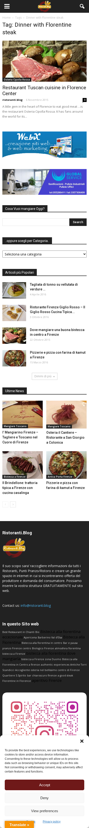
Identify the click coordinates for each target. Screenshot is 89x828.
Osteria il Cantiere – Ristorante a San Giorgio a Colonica (65, 437)
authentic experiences (55, 664)
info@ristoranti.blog (36, 605)
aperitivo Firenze (47, 680)
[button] (82, 741)
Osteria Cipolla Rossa (17, 79)
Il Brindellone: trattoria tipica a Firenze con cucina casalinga (19, 488)
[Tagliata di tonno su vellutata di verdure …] (14, 290)
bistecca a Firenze (13, 653)
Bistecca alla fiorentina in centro (42, 643)
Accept (44, 785)
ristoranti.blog (12, 100)
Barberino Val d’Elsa (50, 637)
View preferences (44, 811)
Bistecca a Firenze (14, 476)
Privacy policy (52, 821)
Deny (44, 798)
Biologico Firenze (43, 648)
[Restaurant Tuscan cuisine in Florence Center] (44, 61)
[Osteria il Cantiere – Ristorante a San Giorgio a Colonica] (66, 414)
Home (6, 18)
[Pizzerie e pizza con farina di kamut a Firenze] (14, 358)
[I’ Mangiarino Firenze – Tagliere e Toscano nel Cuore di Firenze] (22, 414)
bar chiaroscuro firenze (42, 675)
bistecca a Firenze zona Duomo (41, 659)
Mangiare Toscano (15, 426)
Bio (37, 632)
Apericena (30, 637)
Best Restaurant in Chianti (18, 632)
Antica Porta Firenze (60, 476)
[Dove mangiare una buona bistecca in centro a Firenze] (14, 335)
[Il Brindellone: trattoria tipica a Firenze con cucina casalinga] (22, 465)
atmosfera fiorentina (68, 648)
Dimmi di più (43, 376)
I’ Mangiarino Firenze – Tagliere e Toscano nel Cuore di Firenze (20, 437)
